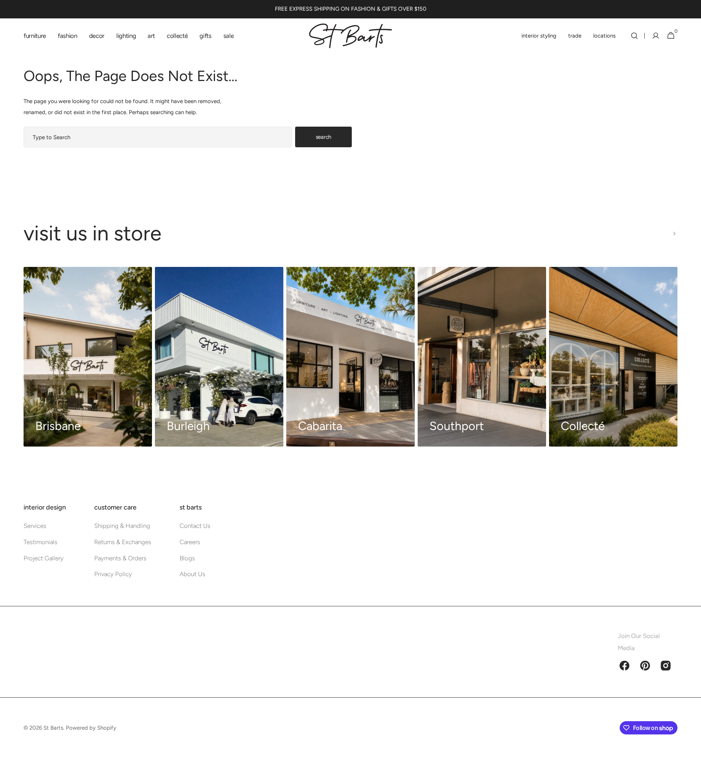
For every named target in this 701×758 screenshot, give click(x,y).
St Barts (53, 727)
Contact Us (195, 525)
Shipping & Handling (122, 525)
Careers (190, 542)
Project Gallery (44, 558)
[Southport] (482, 357)
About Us (192, 574)
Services (35, 525)
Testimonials (40, 542)
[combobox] (158, 137)
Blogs (187, 558)
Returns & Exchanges (122, 542)
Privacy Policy (113, 574)
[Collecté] (613, 357)
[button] (634, 35)
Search (323, 137)
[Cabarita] (350, 357)
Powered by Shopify (91, 727)
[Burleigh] (219, 357)
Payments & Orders (120, 558)
